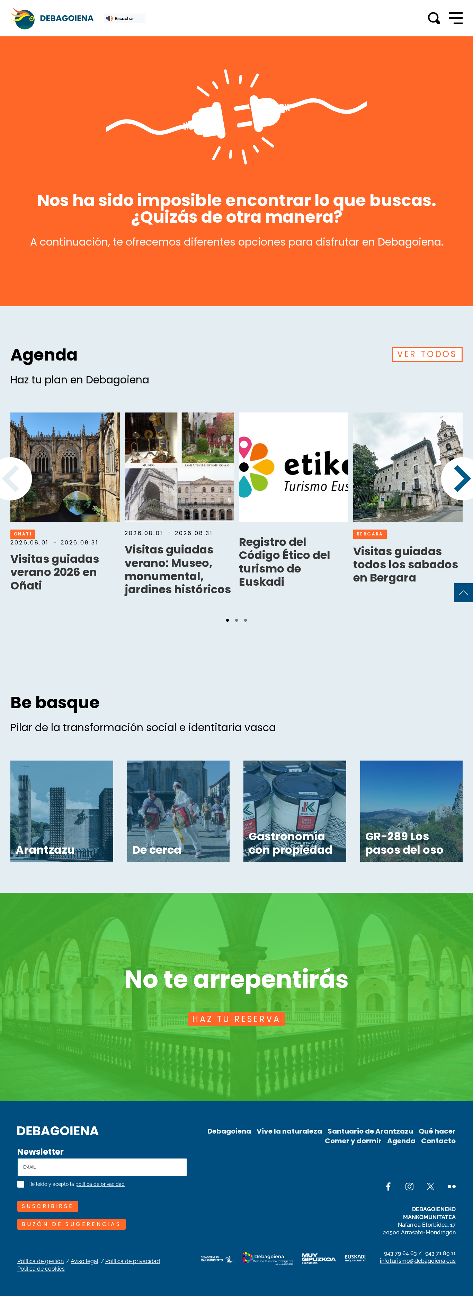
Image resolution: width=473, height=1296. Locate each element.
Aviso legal (84, 1261)
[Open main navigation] (456, 18)
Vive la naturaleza (289, 1131)
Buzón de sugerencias (71, 1224)
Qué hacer (437, 1131)
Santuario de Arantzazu (370, 1131)
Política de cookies (41, 1269)
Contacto (438, 1141)
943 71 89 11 (440, 1253)
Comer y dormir (353, 1141)
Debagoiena (229, 1131)
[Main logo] (51, 18)
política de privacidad (100, 1184)
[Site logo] (58, 1130)
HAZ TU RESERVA (236, 1019)
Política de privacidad (132, 1261)
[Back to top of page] (463, 592)
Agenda (401, 1141)
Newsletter (40, 1151)
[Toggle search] (434, 18)
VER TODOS (427, 354)
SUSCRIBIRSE (48, 1206)
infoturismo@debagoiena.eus (418, 1261)
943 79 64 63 (400, 1253)
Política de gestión (40, 1261)
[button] (227, 620)
